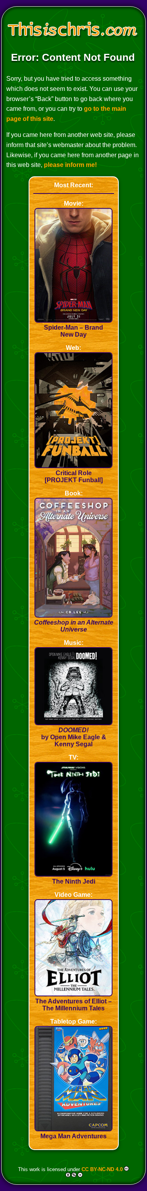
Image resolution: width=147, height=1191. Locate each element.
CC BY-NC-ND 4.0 (102, 1169)
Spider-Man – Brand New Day (73, 331)
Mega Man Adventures (73, 1136)
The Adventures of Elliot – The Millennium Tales (73, 1005)
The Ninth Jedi (73, 881)
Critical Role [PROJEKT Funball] (74, 476)
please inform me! (70, 165)
